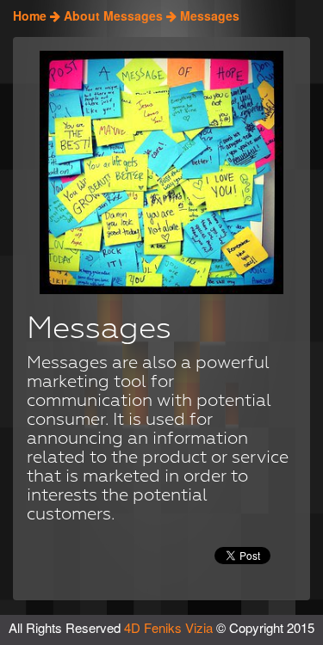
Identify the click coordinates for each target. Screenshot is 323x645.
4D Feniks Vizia (170, 627)
